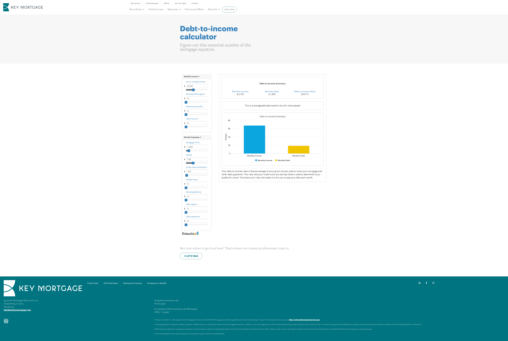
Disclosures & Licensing (132, 283)
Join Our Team (180, 3)
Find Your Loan (156, 9)
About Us (212, 9)
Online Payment (152, 3)
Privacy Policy (92, 283)
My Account (135, 3)
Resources (173, 9)
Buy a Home (136, 9)
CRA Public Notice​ (111, 283)
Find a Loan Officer (194, 9)
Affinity (166, 3)
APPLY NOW (229, 9)
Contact (194, 3)
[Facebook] (426, 283)
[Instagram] (433, 283)
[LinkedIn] (419, 283)
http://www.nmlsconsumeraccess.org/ (304, 320)
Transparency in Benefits (156, 283)
